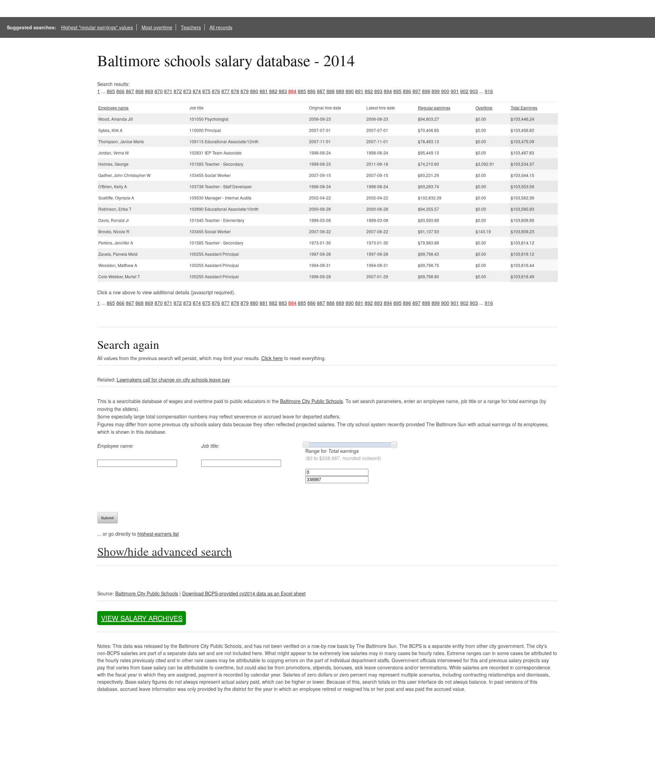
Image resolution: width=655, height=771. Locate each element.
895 (397, 91)
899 (436, 91)
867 (130, 91)
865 (111, 91)
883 (283, 91)
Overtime (484, 107)
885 (302, 91)
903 (474, 91)
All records (220, 27)
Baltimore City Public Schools (311, 401)
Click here (272, 358)
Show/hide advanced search (164, 551)
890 (350, 91)
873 (187, 91)
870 (159, 91)
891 (359, 91)
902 (464, 91)
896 (407, 91)
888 (330, 91)
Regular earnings (434, 107)
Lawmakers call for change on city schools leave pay (173, 379)
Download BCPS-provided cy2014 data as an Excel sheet (244, 593)
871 (168, 91)
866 (120, 91)
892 (369, 91)
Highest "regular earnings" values (97, 27)
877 (225, 91)
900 (445, 91)
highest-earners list (158, 533)
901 (455, 91)
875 (206, 91)
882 (273, 91)
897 (416, 91)
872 (178, 91)
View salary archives (142, 618)
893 (378, 91)
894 (388, 91)
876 (216, 91)
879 (245, 91)
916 (489, 91)
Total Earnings (524, 107)
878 (235, 91)
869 (149, 91)
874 (197, 91)
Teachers (191, 27)
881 (264, 91)
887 (321, 91)
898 (426, 91)
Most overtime (157, 27)
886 (311, 91)
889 (340, 91)
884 (292, 91)
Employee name (113, 107)
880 (254, 91)
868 (139, 91)
